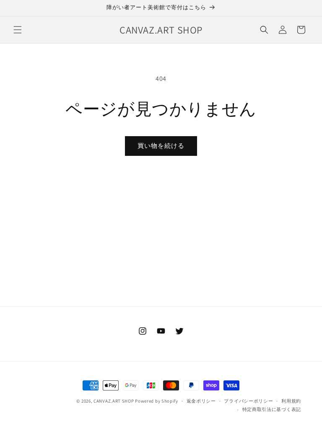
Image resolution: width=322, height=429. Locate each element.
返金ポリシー (201, 401)
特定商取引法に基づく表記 (271, 409)
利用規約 (291, 401)
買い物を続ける (161, 146)
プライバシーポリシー (248, 401)
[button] (17, 30)
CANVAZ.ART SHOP (113, 401)
